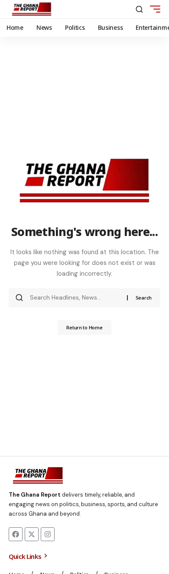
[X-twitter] (32, 534)
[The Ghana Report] (32, 9)
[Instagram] (48, 534)
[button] (139, 9)
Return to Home (84, 327)
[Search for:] (75, 297)
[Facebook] (16, 534)
